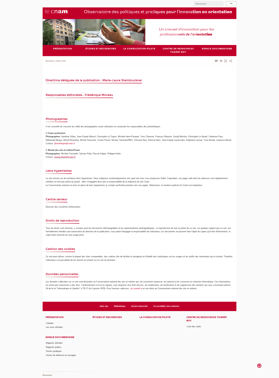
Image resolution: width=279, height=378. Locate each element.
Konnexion (47, 375)
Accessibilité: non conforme (166, 306)
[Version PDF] (225, 61)
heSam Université (139, 306)
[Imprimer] (216, 61)
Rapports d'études (54, 343)
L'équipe (49, 323)
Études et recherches (107, 317)
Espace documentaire (60, 337)
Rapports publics (54, 347)
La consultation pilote (155, 317)
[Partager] (230, 61)
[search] (208, 3)
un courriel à (136, 288)
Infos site (61, 61)
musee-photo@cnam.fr (65, 157)
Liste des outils (194, 326)
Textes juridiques (54, 351)
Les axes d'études (54, 327)
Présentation (54, 317)
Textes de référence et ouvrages (61, 355)
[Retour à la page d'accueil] (61, 13)
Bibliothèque (119, 306)
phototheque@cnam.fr (64, 143)
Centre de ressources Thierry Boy (206, 319)
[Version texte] (221, 61)
